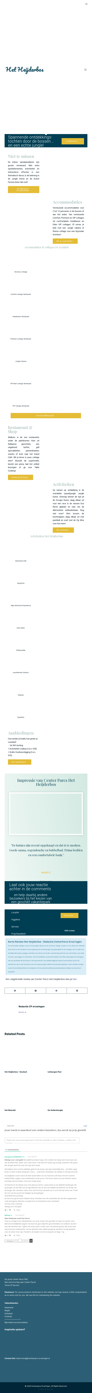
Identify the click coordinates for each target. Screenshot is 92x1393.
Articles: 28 (22, 1012)
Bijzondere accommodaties (16, 1322)
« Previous (9, 1241)
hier (75, 979)
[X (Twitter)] (35, 991)
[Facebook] (15, 991)
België (7, 1310)
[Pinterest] (56, 991)
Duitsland (9, 1313)
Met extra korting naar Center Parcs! (20, 1282)
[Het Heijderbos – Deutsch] (24, 1053)
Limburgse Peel (54, 1072)
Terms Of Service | (46, 1389)
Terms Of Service (12, 1285)
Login (85, 1126)
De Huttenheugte (55, 1110)
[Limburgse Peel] (67, 1053)
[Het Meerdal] (24, 1092)
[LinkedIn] (77, 991)
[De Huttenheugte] (67, 1092)
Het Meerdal (10, 1110)
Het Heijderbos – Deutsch (16, 1072)
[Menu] (86, 4)
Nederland (9, 1307)
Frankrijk (8, 1316)
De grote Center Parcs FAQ (16, 1279)
